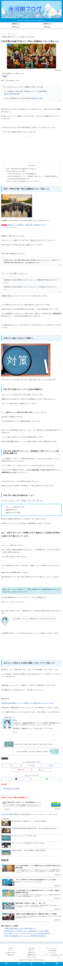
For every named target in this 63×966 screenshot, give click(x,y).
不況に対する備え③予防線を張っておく (19, 178)
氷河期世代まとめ (31, 955)
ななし (15, 720)
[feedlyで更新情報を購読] (16, 732)
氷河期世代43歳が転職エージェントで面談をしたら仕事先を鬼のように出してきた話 (27, 703)
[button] (41, 769)
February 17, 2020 (37, 98)
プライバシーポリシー (52, 948)
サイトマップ (11, 950)
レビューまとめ (52, 952)
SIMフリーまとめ (31, 957)
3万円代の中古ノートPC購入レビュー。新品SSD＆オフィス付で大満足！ (27, 931)
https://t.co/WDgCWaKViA (12, 94)
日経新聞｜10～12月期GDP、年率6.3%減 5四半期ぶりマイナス (27, 225)
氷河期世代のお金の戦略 (11, 788)
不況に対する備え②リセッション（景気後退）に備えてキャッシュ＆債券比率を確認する (32, 176)
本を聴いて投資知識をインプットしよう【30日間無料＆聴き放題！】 (25, 936)
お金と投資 (5, 758)
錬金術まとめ (11, 955)
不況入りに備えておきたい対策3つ (16, 171)
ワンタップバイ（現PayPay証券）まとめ (52, 955)
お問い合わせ (31, 948)
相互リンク (31, 950)
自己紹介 (11, 948)
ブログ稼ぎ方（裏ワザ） (11, 952)
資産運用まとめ (31, 952)
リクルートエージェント (17, 602)
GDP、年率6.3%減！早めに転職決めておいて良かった (22, 168)
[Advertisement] (31, 148)
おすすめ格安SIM (52, 950)
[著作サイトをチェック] (14, 732)
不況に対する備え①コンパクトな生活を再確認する (22, 173)
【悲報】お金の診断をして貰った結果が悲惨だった (20, 928)
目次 (29, 165)
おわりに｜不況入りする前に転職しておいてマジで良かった (23, 181)
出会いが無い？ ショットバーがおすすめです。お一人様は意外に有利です (27, 933)
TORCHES (4, 814)
